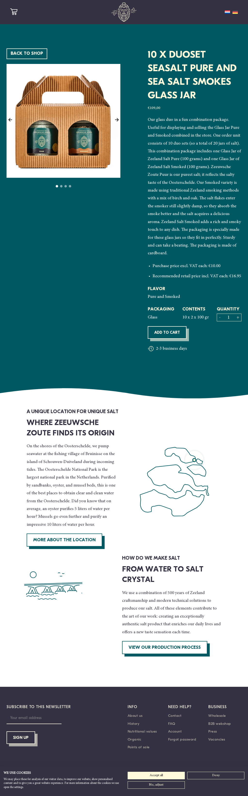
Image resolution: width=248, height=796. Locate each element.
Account (175, 731)
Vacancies (216, 739)
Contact (175, 716)
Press (212, 731)
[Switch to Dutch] (227, 12)
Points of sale (139, 747)
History (134, 724)
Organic (134, 739)
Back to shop (27, 54)
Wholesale (217, 716)
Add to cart (167, 333)
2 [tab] (61, 186)
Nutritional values (142, 731)
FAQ (171, 724)
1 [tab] (57, 186)
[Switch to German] (235, 12)
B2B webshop (219, 724)
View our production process (165, 648)
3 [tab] (65, 186)
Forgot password (182, 739)
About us (135, 716)
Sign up (21, 738)
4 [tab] (70, 186)
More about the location (64, 540)
